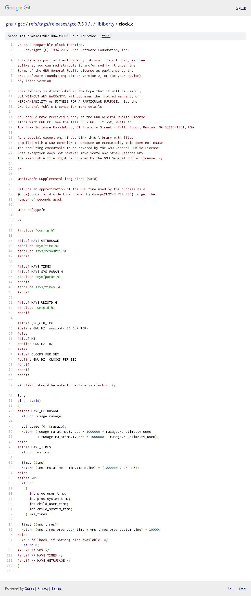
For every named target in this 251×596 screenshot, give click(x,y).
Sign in (241, 7)
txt (230, 588)
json (242, 588)
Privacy (43, 588)
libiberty (105, 24)
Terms (56, 588)
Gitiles (29, 588)
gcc (21, 24)
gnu (9, 24)
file (106, 36)
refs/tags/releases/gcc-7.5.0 (58, 24)
